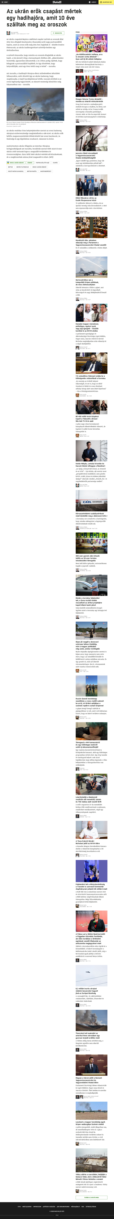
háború (13, 33)
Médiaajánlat (75, 1206)
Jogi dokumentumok (63, 1206)
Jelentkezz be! (107, 2)
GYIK (19, 1206)
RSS (83, 1206)
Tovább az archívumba (91, 1197)
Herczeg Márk (14, 32)
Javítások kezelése (49, 1206)
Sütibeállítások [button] (91, 1206)
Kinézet (94, 2)
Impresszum (37, 1206)
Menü (6, 2)
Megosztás (58, 33)
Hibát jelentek (27, 1206)
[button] (16, 162)
